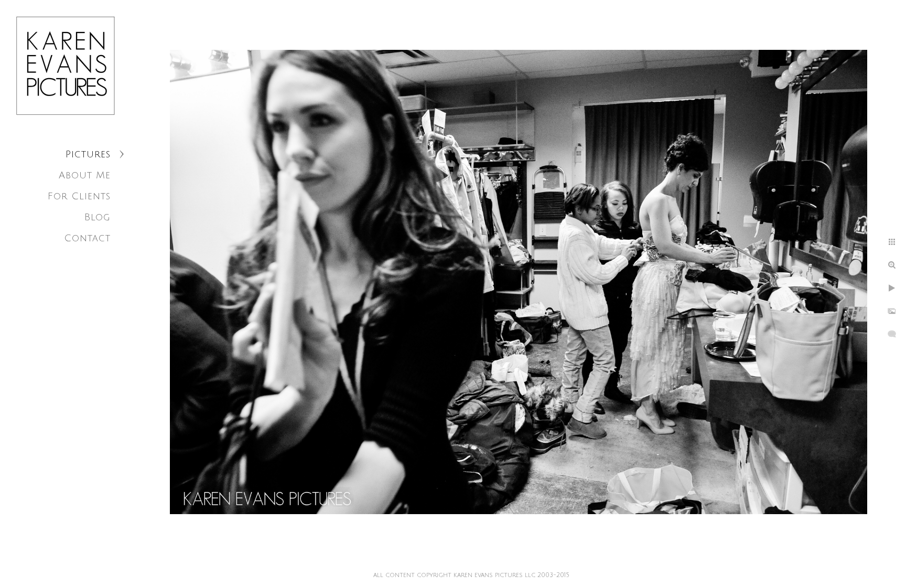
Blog (97, 217)
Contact (87, 238)
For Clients (79, 196)
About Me (85, 175)
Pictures (88, 154)
